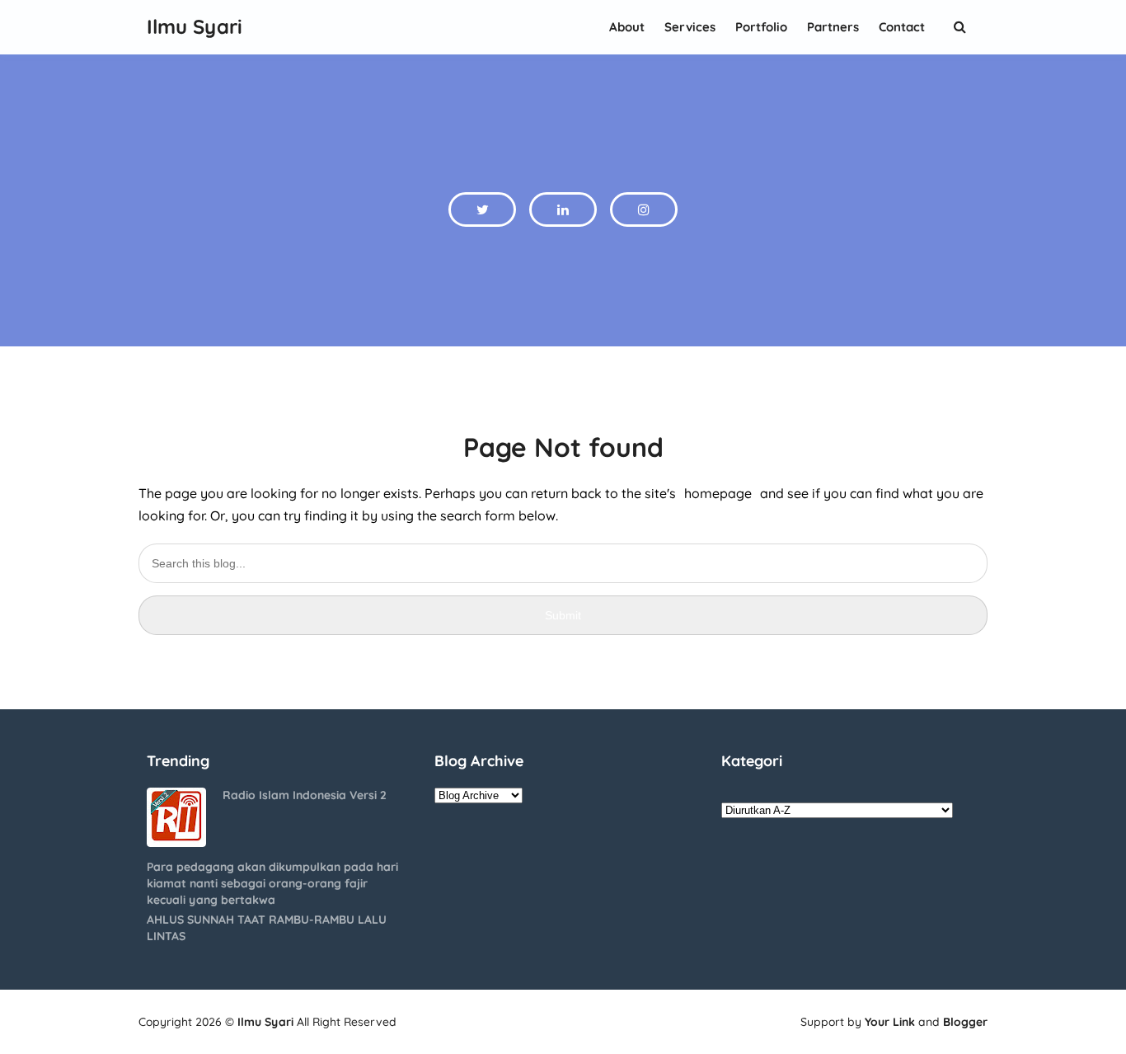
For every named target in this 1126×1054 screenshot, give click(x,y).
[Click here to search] (959, 27)
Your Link (890, 1021)
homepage (718, 493)
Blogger (965, 1021)
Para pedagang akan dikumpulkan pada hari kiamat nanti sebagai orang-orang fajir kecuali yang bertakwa (272, 882)
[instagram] (644, 209)
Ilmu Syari (265, 1021)
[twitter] (482, 209)
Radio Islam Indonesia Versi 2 (305, 795)
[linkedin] (563, 209)
